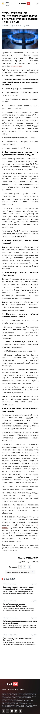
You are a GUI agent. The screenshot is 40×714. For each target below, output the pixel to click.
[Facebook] (15, 711)
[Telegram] (3, 711)
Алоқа (22, 689)
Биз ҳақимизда (13, 689)
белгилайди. (16, 66)
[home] (10, 684)
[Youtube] (11, 711)
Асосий (4, 689)
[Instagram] (20, 711)
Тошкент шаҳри (8, 4)
